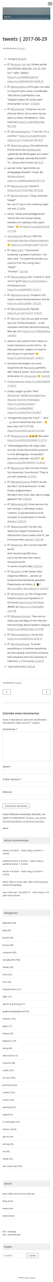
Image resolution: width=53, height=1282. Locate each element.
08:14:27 (38, 140)
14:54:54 (11, 335)
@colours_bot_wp (20, 64)
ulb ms (6, 1136)
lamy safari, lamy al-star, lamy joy (19, 1193)
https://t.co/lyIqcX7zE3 (19, 412)
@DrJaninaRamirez (34, 395)
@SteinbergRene (20, 145)
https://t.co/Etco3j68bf (19, 303)
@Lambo (16, 571)
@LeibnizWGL (15, 588)
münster (7, 1063)
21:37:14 (42, 440)
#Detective (13, 395)
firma (5, 974)
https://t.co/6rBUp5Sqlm (20, 404)
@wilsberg (30, 367)
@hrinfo (15, 318)
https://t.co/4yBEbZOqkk (20, 629)
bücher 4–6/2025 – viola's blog (17, 850)
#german (23, 240)
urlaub (6, 1158)
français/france (10, 989)
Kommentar (10, 729)
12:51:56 (23, 271)
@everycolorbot (19, 186)
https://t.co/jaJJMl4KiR (19, 289)
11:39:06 (20, 208)
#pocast (11, 399)
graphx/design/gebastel (14, 1011)
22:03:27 (21, 521)
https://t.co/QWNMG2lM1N (22, 77)
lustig (5, 1048)
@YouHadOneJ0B (20, 309)
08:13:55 (11, 126)
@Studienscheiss (20, 482)
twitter (18, 683)
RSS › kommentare (12, 1234)
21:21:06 (39, 430)
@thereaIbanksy (20, 634)
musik (5, 1070)
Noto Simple (30, 1277)
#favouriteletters (39, 240)
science (6, 1099)
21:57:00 (31, 476)
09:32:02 (38, 190)
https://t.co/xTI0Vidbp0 (31, 602)
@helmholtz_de (19, 594)
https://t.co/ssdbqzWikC (20, 408)
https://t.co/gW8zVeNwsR (21, 180)
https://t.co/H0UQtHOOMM (22, 440)
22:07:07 (44, 588)
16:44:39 (45, 376)
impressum (8, 1208)
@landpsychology (20, 616)
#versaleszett (15, 236)
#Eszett (30, 318)
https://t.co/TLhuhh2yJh (20, 140)
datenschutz (9, 1215)
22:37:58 (39, 629)
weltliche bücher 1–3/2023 (15, 864)
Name (7, 766)
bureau (6, 945)
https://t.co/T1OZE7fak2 (20, 190)
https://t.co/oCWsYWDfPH (21, 462)
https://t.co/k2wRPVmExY (32, 135)
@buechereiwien (20, 295)
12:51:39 (43, 244)
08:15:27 (38, 162)
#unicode (12, 240)
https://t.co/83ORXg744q (31, 122)
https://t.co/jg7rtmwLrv (34, 281)
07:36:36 (35, 103)
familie (6, 967)
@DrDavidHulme (20, 644)
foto (5, 981)
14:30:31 (37, 313)
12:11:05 (11, 231)
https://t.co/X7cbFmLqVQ (20, 358)
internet (6, 1018)
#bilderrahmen (15, 176)
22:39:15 (37, 638)
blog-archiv (8, 1201)
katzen (6, 1033)
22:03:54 (37, 566)
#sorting (22, 399)
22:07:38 (11, 611)
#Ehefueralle (33, 149)
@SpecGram (17, 468)
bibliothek (7, 923)
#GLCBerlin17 (31, 588)
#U (29, 236)
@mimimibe (17, 109)
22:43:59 (39, 661)
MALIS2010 (8, 1055)
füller (5, 996)
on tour (6, 1077)
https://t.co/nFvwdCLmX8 (24, 244)
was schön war (10, 1166)
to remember (9, 1121)
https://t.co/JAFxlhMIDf (37, 381)
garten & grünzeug (12, 1004)
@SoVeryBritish (19, 195)
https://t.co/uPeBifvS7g (20, 638)
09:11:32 (40, 180)
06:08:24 (38, 81)
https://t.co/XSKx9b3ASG (20, 81)
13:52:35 (36, 303)
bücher (6, 937)
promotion (8, 1085)
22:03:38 (39, 539)
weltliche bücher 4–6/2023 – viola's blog (22, 860)
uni (4, 1151)
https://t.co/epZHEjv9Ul (36, 226)
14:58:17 (39, 358)
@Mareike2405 (19, 504)
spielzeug (7, 1107)
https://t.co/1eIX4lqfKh (31, 606)
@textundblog (18, 86)
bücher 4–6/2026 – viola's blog (17, 871)
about (5, 828)
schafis (6, 1092)
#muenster (30, 376)
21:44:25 (40, 462)
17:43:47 (11, 385)
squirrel (6, 1114)
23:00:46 (30, 666)
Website (7, 792)
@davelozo (17, 545)
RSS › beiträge (9, 1231)
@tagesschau (18, 285)
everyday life (9, 959)
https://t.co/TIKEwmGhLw (36, 331)
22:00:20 (27, 499)
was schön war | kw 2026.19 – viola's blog (23, 892)
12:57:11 (36, 289)
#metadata (33, 399)
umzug (6, 1144)
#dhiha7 (12, 521)
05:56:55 (22, 59)
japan (5, 1026)
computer (7, 952)
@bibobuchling (19, 436)
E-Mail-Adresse (12, 779)
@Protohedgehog (20, 131)
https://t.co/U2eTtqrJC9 (20, 313)
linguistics (7, 1040)
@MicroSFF (17, 250)
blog (5, 930)
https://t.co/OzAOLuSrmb (21, 430)
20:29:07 (36, 412)
